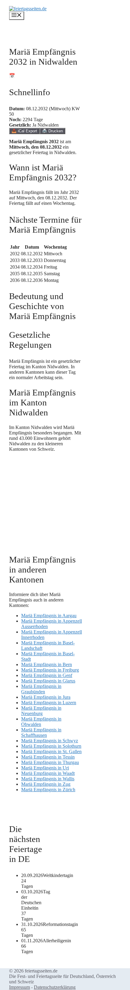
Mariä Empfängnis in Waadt (48, 773)
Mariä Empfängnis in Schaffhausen (41, 732)
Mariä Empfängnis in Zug (45, 784)
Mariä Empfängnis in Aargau (48, 615)
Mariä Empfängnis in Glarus (48, 680)
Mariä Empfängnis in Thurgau (50, 762)
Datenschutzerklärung (55, 987)
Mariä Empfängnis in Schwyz (49, 740)
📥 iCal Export (24, 131)
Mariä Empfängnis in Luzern (48, 702)
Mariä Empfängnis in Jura (45, 697)
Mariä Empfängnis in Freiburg (50, 669)
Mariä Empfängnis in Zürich (48, 789)
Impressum (19, 987)
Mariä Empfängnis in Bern (46, 664)
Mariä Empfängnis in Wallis (47, 778)
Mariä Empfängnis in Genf (46, 675)
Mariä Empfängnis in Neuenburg (41, 710)
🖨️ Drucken (52, 131)
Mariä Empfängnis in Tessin (48, 756)
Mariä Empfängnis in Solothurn (51, 746)
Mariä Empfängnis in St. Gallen (51, 751)
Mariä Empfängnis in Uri (45, 767)
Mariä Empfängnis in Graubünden (41, 689)
